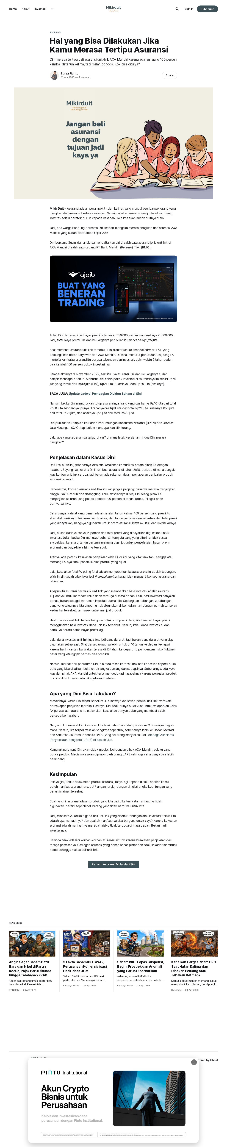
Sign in (189, 8)
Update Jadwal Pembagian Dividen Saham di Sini (105, 393)
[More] (53, 9)
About (25, 8)
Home (13, 8)
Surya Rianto (69, 73)
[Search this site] (177, 9)
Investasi (40, 8)
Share (169, 75)
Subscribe (207, 9)
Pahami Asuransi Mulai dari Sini (113, 864)
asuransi (55, 32)
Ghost (214, 1060)
